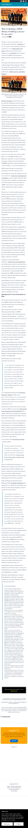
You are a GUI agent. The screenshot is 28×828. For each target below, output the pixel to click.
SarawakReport (6, 4)
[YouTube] (23, 1)
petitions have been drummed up (16, 262)
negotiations (13, 53)
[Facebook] (21, 1)
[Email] (26, 1)
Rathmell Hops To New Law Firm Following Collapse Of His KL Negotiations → (14, 703)
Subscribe (13, 691)
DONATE (5, 1)
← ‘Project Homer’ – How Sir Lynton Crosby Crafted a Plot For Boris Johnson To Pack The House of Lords (14, 699)
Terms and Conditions (14, 789)
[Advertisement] (14, 764)
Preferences (7, 824)
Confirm (19, 824)
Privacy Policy (14, 791)
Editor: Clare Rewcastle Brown (14, 788)
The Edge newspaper (6, 101)
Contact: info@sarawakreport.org (14, 786)
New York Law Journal (18, 439)
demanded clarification (17, 483)
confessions (20, 44)
